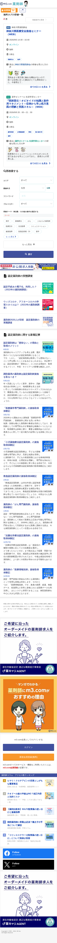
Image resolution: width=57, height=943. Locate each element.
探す (30, 254)
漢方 (7, 221)
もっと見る (10, 237)
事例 (29, 132)
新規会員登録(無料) (28, 757)
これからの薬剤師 (43, 221)
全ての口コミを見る (39, 87)
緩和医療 (11, 132)
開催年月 (6, 188)
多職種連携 (20, 132)
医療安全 (11, 59)
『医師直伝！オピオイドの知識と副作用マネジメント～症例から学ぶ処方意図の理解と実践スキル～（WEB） (27, 103)
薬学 (37, 231)
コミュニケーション (38, 226)
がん (29, 221)
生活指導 (21, 226)
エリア (5, 180)
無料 (18, 59)
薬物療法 (18, 221)
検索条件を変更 (38, 20)
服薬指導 (9, 231)
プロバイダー (8, 204)
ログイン (22, 11)
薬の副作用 (38, 132)
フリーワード (8, 196)
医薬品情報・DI (24, 231)
